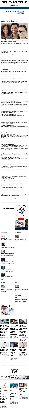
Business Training (21, 401)
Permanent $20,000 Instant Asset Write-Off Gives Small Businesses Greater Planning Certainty (4, 330)
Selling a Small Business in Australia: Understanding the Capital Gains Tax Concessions (14, 329)
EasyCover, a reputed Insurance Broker (9, 72)
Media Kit (12, 366)
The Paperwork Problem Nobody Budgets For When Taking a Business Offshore (7, 238)
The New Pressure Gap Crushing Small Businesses (4, 350)
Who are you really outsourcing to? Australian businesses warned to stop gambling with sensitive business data (7, 253)
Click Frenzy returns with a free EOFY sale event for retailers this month (14, 351)
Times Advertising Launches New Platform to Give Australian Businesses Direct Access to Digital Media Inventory (4, 395)
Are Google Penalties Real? (18, 295)
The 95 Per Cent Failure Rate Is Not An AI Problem (23, 350)
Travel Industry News (12, 406)
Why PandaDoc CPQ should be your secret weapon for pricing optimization (23, 392)
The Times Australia (16, 366)
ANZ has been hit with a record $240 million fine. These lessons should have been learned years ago (21, 299)
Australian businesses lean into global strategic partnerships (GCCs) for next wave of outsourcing (23, 330)
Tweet (14, 201)
